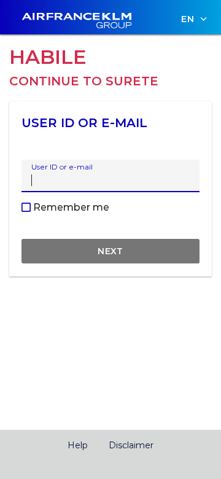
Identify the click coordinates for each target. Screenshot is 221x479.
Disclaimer (131, 445)
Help (78, 445)
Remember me (70, 207)
